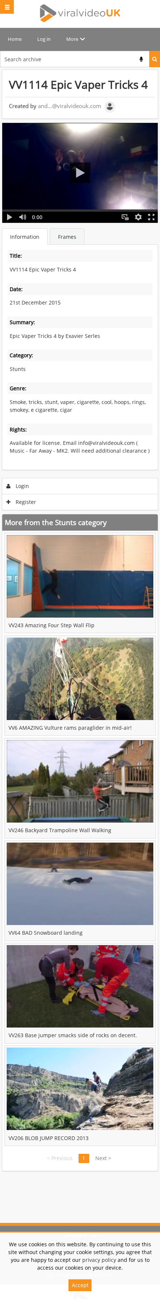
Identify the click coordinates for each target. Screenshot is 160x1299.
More (72, 39)
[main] (80, 620)
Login (21, 485)
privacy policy (99, 1259)
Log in (44, 39)
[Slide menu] (7, 7)
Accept (80, 1285)
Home (15, 39)
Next (103, 1158)
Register (25, 501)
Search (154, 59)
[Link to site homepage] (80, 13)
